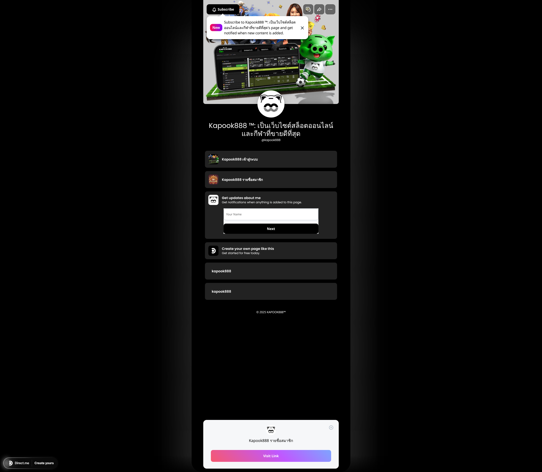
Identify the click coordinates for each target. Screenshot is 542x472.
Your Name (234, 214)
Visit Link (271, 456)
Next (271, 228)
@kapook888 (271, 140)
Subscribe (225, 9)
